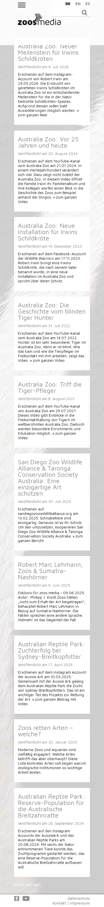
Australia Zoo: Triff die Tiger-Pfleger (50, 387)
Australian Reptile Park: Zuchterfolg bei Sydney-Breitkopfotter (51, 650)
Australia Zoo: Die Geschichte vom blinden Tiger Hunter (52, 311)
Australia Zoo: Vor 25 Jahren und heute (48, 142)
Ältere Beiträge (26, 884)
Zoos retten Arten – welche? (45, 731)
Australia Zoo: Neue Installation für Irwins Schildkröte (47, 232)
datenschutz (79, 898)
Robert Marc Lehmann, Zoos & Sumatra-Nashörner (50, 571)
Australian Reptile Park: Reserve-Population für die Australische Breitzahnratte (51, 806)
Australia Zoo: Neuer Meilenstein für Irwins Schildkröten (48, 52)
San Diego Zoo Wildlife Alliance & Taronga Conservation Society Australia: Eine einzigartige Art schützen (50, 477)
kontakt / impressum (71, 903)
